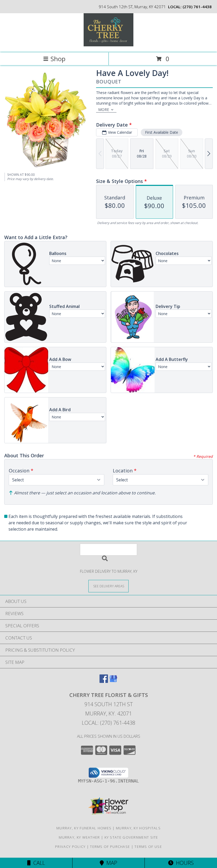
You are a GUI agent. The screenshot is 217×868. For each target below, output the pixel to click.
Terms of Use (148, 846)
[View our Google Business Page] (113, 681)
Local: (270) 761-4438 (108, 722)
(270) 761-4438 (197, 6)
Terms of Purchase (110, 846)
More (103, 109)
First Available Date (161, 132)
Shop (58, 58)
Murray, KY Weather (79, 837)
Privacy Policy (70, 846)
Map (110, 862)
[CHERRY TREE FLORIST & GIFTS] (108, 44)
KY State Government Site (131, 837)
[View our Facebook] (104, 681)
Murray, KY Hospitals (138, 828)
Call (38, 862)
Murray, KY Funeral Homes (83, 828)
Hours (183, 862)
